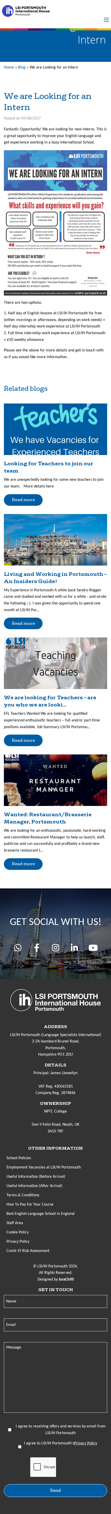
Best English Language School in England (40, 1214)
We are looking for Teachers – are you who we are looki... (50, 701)
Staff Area (14, 1223)
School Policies (18, 1158)
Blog (22, 67)
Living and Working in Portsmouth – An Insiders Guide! (55, 578)
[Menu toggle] (106, 20)
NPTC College (55, 1111)
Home (9, 67)
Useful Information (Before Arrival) (35, 1177)
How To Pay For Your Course (29, 1204)
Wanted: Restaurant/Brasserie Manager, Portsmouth (48, 818)
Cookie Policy (17, 1232)
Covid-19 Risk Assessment (27, 1251)
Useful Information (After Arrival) (34, 1186)
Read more (23, 499)
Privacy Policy (17, 1242)
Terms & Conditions (22, 1195)
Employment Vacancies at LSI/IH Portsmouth (43, 1167)
